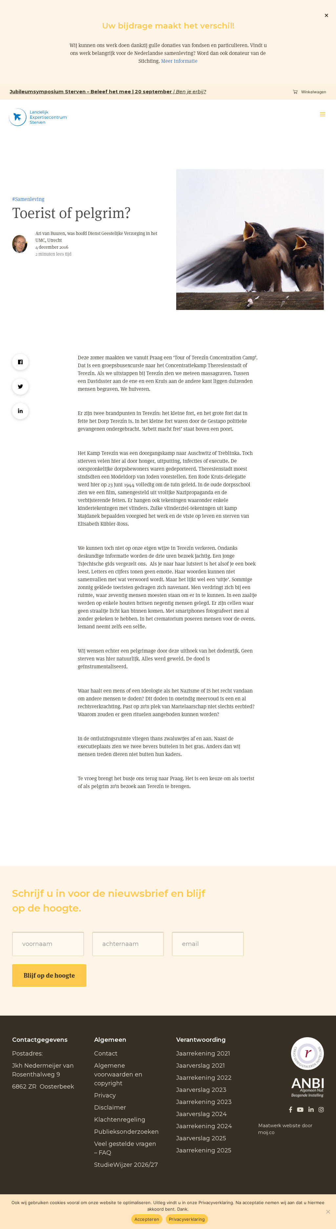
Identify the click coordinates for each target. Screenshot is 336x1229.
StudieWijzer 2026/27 (126, 1164)
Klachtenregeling (119, 1119)
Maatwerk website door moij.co (285, 1129)
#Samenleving (28, 199)
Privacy (105, 1095)
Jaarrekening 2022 (204, 1077)
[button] (322, 114)
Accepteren (147, 1219)
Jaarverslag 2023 (201, 1089)
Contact (105, 1053)
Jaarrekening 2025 (203, 1150)
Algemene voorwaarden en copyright (118, 1074)
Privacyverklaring (187, 1219)
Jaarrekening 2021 (203, 1053)
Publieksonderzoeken (126, 1131)
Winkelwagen (313, 91)
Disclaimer (110, 1107)
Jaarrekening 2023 (204, 1102)
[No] (328, 1211)
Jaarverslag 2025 (201, 1138)
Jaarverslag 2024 (201, 1114)
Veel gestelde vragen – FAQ (125, 1148)
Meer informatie (179, 61)
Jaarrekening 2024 (204, 1126)
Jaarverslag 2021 (200, 1065)
